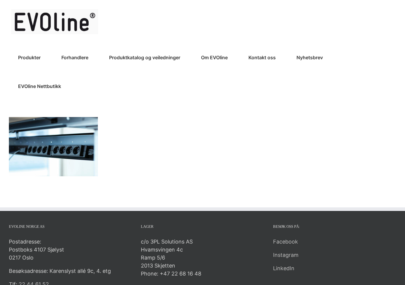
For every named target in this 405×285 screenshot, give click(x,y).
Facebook (285, 241)
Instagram (286, 255)
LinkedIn (283, 268)
